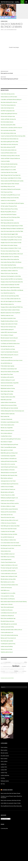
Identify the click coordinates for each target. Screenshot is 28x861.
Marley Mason (16, 662)
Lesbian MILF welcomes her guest (9, 332)
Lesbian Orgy (4, 772)
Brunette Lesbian (5, 755)
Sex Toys (3, 783)
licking (22, 669)
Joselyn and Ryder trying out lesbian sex (10, 158)
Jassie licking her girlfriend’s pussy (9, 467)
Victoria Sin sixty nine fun (7, 385)
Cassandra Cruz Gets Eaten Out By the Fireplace (12, 203)
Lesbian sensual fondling (7, 646)
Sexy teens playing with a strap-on (9, 102)
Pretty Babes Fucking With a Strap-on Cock (11, 239)
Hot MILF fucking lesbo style (7, 110)
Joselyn (21, 662)
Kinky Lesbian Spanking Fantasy (8, 265)
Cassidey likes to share (6, 436)
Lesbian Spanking (5, 775)
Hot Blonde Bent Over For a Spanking (10, 256)
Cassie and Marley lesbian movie (8, 152)
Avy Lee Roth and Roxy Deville (8, 570)
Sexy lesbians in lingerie (6, 441)
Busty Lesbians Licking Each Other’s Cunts (11, 248)
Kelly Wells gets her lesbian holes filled (10, 525)
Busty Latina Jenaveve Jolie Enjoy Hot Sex (11, 800)
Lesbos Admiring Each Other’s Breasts (10, 183)
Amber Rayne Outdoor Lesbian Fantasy (10, 309)
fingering (19, 669)
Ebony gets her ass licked (7, 72)
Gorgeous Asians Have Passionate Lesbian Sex (12, 281)
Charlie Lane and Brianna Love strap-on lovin (11, 360)
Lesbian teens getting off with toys (9, 113)
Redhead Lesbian (5, 781)
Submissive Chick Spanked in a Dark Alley (11, 276)
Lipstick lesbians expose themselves (9, 509)
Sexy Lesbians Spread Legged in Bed (9, 234)
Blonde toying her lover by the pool (9, 338)
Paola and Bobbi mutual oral (7, 553)
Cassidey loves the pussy (7, 610)
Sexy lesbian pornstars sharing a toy (9, 144)
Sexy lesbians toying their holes (8, 318)
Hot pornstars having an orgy (8, 116)
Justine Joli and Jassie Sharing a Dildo (10, 295)
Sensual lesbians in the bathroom (9, 458)
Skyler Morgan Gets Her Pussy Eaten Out (10, 175)
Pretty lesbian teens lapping (7, 366)
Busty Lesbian (4, 758)
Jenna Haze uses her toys (7, 514)
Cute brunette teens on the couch (9, 573)
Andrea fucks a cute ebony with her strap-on (11, 127)
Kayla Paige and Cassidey (7, 394)
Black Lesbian (4, 750)
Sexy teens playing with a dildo (8, 124)
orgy (21, 668)
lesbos (16, 671)
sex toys (16, 668)
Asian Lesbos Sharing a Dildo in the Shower (11, 262)
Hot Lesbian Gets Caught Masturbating (10, 287)
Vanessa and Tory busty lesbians (8, 511)
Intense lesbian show (6, 551)
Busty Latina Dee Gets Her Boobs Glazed (10, 793)
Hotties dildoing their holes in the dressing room (12, 410)
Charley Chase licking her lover (8, 562)
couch (13, 663)
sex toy (12, 662)
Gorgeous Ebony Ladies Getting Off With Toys (12, 307)
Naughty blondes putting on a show (9, 321)
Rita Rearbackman (11, 29)
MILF (2, 663)
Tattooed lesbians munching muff (9, 472)
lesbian (15, 666)
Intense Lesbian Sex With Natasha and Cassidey (12, 180)
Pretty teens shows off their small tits (10, 503)
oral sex (12, 669)
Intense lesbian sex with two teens (9, 96)
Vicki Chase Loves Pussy (6, 192)
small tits (18, 672)
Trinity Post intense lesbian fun (8, 105)
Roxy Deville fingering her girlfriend (9, 77)
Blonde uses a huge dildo (7, 427)
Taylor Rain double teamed (7, 607)
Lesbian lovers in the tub (6, 604)
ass (23, 662)
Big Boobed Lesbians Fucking (8, 388)
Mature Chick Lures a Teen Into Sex (9, 273)
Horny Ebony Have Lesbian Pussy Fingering (11, 237)
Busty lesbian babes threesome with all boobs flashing (14, 601)
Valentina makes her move (7, 315)
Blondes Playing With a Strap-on (8, 211)
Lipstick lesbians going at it (7, 329)
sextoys (5, 663)
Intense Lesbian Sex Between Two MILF (10, 284)
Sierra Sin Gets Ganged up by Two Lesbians (11, 301)
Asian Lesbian (4, 747)
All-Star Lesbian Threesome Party (9, 206)
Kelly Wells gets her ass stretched (9, 624)
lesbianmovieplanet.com (5, 669)
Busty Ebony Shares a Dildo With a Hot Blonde (12, 290)
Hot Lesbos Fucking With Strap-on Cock (10, 194)
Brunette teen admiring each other (9, 475)
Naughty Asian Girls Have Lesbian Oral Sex (11, 242)
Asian (21, 666)
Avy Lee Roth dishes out (6, 363)
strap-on (22, 672)
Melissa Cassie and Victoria (7, 430)
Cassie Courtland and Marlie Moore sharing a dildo (13, 136)
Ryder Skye (13, 668)
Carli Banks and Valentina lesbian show (10, 343)
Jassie (2, 662)
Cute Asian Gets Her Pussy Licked (9, 172)
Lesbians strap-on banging (7, 486)
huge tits (9, 668)
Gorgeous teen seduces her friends (9, 324)
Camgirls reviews (7, 789)
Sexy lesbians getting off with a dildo (9, 141)
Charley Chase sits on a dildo (8, 495)
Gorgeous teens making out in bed (9, 576)
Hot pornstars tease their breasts (9, 528)
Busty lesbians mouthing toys (8, 598)
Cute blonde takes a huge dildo (8, 455)
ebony (2, 668)
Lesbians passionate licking (7, 626)
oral (4, 662)
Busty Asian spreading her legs (8, 618)
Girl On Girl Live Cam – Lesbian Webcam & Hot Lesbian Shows (11, 2)
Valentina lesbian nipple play (8, 413)
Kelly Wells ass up (5, 590)
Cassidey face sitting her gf (7, 615)
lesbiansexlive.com (7, 666)
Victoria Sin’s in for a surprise (8, 464)
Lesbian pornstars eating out (7, 500)
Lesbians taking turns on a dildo (8, 169)
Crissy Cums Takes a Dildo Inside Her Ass (11, 298)
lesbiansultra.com (6, 672)
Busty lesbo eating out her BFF (8, 147)
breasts (10, 663)
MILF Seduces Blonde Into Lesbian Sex (10, 223)
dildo (25, 662)
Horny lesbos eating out (6, 433)
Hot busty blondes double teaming (9, 164)
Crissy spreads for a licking (7, 596)
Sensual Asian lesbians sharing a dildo (10, 371)
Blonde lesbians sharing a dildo (8, 579)
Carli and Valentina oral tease (8, 349)
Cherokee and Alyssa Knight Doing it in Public (12, 225)
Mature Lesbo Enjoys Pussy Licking (9, 209)
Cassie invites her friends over (8, 489)
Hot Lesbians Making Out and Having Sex (10, 189)
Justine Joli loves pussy (6, 587)
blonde (24, 666)
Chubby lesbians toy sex (6, 357)
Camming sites (4, 828)
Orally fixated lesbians (6, 559)
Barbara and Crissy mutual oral (8, 638)
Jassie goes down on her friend (8, 481)
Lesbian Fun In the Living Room (8, 200)
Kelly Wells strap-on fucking (7, 556)
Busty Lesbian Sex (5, 416)
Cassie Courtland (8, 671)
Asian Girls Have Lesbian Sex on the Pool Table (12, 231)
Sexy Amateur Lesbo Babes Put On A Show (11, 178)
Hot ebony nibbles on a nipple (8, 506)
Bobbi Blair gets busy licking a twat (9, 453)
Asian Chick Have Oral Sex (7, 220)
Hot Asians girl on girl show (7, 548)
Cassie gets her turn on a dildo (8, 593)
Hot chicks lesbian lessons (7, 122)
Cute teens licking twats (6, 419)
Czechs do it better (5, 161)
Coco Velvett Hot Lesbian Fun (8, 293)
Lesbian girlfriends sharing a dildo (9, 461)
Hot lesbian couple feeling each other (10, 422)
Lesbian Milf (4, 769)
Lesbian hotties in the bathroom (8, 402)
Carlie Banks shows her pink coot (9, 612)
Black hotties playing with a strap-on (9, 354)
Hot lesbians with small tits (7, 377)
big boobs (22, 663)
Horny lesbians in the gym (7, 335)
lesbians (24, 671)
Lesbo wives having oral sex (7, 108)
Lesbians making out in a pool (8, 380)
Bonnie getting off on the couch (8, 166)
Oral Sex (3, 778)
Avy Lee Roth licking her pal (7, 537)
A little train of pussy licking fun (8, 523)
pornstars (8, 662)
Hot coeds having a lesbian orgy (8, 133)
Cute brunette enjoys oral (7, 632)
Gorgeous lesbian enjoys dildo (8, 396)
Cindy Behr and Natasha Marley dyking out (11, 99)
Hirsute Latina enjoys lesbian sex (8, 150)
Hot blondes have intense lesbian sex (9, 138)
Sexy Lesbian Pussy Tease (7, 374)
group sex (16, 669)
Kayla (23, 668)
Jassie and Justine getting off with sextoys (11, 438)
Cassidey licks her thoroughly (8, 531)
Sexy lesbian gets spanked (7, 640)
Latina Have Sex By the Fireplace (8, 214)
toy (19, 668)
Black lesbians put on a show (7, 582)
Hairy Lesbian (4, 761)
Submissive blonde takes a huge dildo (10, 382)
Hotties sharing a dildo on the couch (9, 520)
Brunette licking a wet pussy (7, 621)
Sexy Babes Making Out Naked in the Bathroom (12, 228)
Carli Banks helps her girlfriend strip (9, 483)
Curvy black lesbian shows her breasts (10, 542)
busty (19, 663)
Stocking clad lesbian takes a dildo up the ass (11, 629)
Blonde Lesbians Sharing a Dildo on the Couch (12, 253)
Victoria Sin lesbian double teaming (9, 635)
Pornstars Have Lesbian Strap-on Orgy (10, 251)
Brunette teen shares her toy (7, 346)
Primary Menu (26, 2)
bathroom (20, 671)
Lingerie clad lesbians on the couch (9, 565)
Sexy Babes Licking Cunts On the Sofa (10, 197)
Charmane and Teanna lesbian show (9, 584)
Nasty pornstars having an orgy (8, 326)
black (8, 663)
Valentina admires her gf (7, 652)
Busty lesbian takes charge (7, 391)
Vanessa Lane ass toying (6, 649)
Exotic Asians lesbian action (7, 424)
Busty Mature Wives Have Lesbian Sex (10, 259)
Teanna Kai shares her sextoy (8, 517)
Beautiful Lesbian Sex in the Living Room (10, 312)
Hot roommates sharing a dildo (8, 130)
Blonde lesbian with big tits (7, 492)
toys (1, 672)
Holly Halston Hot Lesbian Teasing (9, 245)
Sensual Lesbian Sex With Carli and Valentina (11, 279)
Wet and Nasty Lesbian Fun (7, 304)
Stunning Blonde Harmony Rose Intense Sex (11, 806)
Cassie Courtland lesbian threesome (9, 352)
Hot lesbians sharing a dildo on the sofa (10, 155)
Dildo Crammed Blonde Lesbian (8, 447)
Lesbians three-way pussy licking (8, 405)
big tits (16, 663)
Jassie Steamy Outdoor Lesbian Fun (9, 270)
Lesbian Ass (3, 764)
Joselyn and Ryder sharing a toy (8, 119)
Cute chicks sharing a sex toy (8, 94)
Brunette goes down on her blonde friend (11, 545)
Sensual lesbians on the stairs (8, 469)
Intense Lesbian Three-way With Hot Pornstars (12, 267)
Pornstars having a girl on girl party (9, 568)
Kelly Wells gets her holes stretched (9, 408)
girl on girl (5, 668)
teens (13, 671)
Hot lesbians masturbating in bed (9, 368)
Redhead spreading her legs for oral (9, 497)
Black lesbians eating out (7, 478)
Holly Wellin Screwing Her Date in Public (11, 803)
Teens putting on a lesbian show (8, 539)
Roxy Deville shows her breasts (8, 340)
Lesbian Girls (4, 21)
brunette (3, 671)
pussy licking (14, 672)
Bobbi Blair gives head (6, 399)
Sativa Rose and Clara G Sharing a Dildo (10, 217)
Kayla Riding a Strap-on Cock (8, 186)
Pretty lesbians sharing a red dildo (9, 534)
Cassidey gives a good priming (8, 643)
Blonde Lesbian (4, 753)
